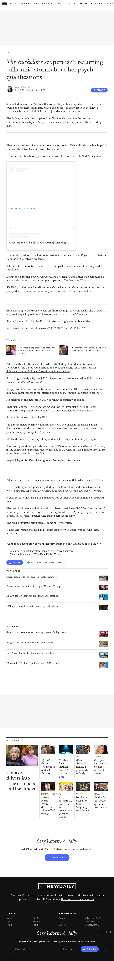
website (16, 487)
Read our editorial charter (77, 899)
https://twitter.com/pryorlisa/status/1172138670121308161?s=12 (45, 328)
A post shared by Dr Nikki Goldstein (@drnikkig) (38, 243)
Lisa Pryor (82, 255)
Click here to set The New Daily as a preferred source (41, 551)
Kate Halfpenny (22, 87)
